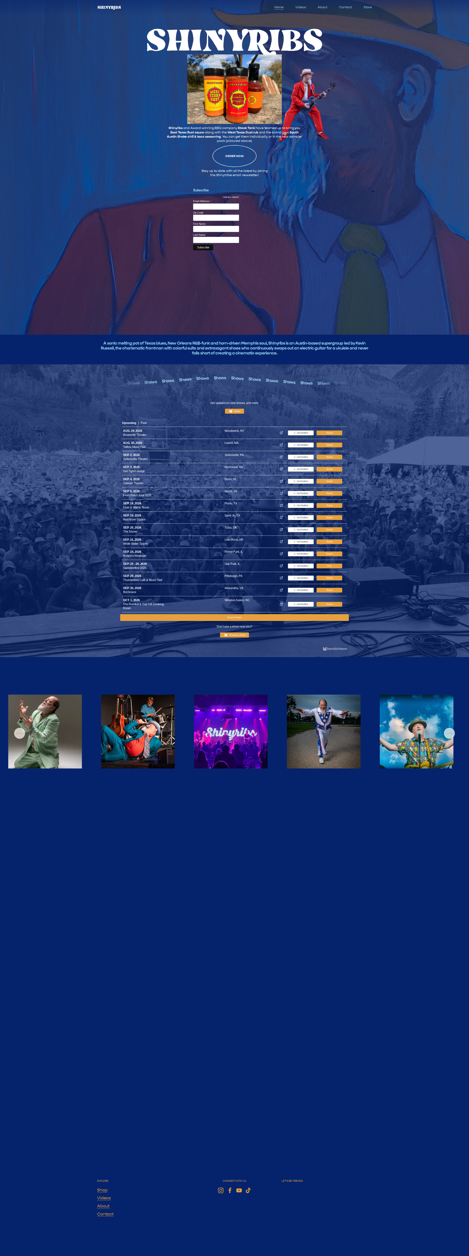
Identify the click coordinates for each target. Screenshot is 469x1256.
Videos (300, 7)
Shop (102, 1190)
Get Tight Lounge (134, 471)
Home (279, 7)
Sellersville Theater (135, 459)
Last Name (199, 234)
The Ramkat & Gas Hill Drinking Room (143, 606)
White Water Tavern (135, 543)
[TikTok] (248, 1190)
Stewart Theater (133, 483)
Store (368, 7)
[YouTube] (239, 1190)
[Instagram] (221, 1190)
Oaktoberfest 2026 (134, 567)
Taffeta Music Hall (134, 446)
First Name (199, 223)
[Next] (449, 733)
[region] (234, 733)
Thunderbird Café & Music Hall (142, 580)
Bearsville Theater (134, 434)
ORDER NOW (234, 156)
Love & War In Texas (136, 507)
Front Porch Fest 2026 (137, 495)
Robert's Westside (134, 555)
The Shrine (130, 531)
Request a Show (237, 635)
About (322, 7)
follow (237, 411)
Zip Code (198, 212)
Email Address (202, 201)
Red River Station (134, 519)
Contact (345, 7)
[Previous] (19, 733)
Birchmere (129, 592)
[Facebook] (230, 1190)
